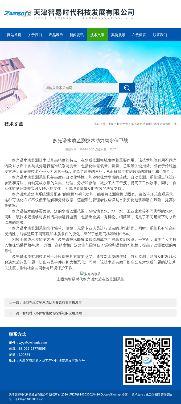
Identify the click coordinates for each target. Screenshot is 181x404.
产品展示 (56, 35)
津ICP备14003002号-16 (84, 394)
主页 (111, 124)
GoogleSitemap (111, 394)
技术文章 (97, 35)
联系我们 (160, 35)
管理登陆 (166, 394)
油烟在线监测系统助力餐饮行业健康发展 (52, 302)
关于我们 (35, 35)
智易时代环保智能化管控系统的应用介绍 (52, 313)
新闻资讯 (77, 35)
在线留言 (139, 35)
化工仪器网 (153, 394)
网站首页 (14, 35)
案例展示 (118, 35)
